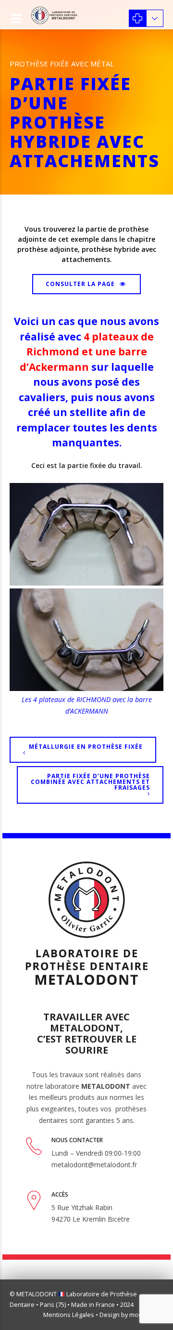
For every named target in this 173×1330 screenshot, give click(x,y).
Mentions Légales (68, 1315)
